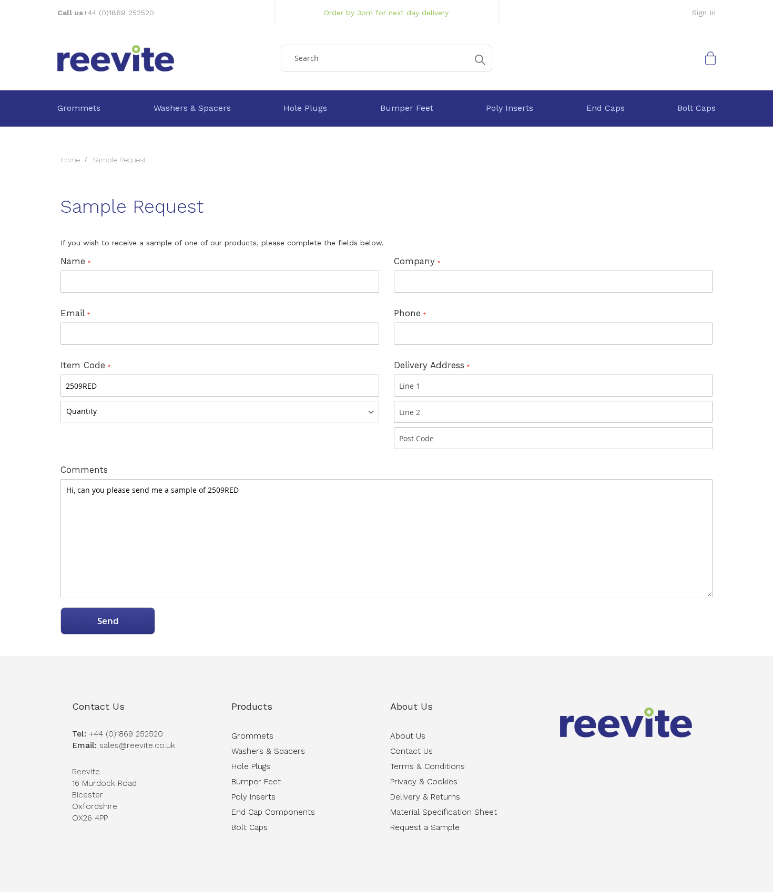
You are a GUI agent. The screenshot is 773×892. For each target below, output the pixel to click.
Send (108, 621)
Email (72, 313)
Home (71, 159)
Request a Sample (425, 827)
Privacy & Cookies (423, 781)
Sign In (704, 12)
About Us (411, 706)
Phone (407, 313)
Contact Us (98, 706)
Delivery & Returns (425, 797)
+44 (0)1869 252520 (118, 12)
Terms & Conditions (427, 766)
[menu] (386, 108)
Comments (84, 469)
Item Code (82, 365)
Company (414, 261)
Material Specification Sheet (443, 812)
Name (72, 261)
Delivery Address (429, 365)
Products (251, 706)
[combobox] (386, 58)
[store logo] (165, 58)
